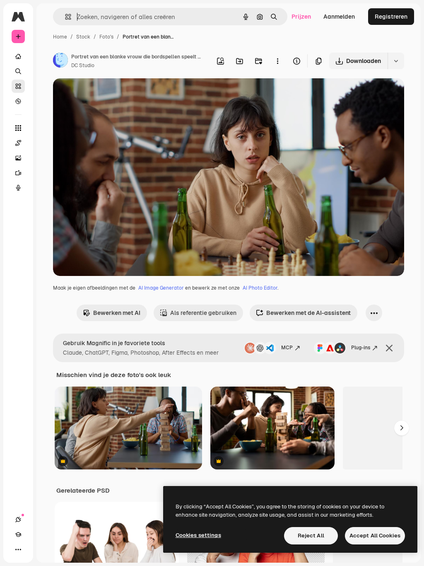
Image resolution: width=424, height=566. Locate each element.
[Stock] (18, 86)
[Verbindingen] (18, 519)
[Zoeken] (18, 71)
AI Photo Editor (260, 288)
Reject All (311, 535)
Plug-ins (360, 347)
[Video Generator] (18, 172)
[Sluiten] (389, 348)
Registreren (391, 16)
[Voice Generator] (18, 187)
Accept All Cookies (374, 535)
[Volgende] (401, 428)
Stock (83, 37)
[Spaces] (18, 143)
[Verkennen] (18, 101)
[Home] (18, 56)
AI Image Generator (161, 288)
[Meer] (18, 549)
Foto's (106, 37)
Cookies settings (198, 535)
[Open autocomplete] (64, 17)
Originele (107, 94)
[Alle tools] (18, 128)
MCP (287, 347)
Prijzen (301, 16)
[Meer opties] (277, 61)
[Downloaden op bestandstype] (396, 61)
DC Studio (82, 65)
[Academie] (18, 534)
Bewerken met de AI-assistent (308, 313)
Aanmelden (339, 16)
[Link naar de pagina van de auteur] (60, 61)
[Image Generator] (18, 157)
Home (60, 37)
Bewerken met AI (116, 313)
